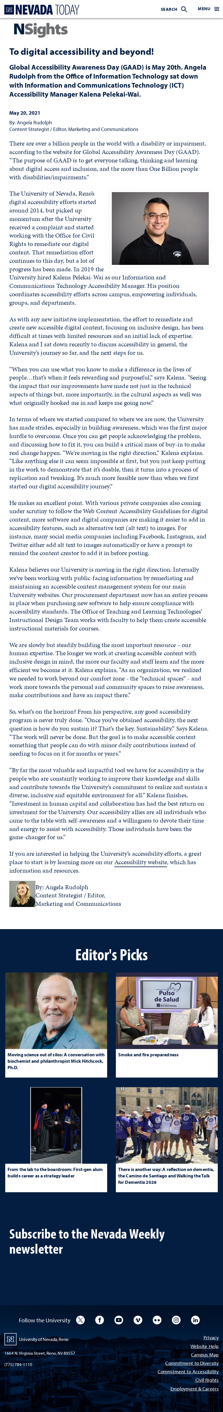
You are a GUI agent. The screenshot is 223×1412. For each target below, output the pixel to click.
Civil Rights (207, 1380)
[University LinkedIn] (195, 1320)
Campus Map (205, 1355)
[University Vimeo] (138, 1320)
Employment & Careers (194, 1389)
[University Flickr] (157, 1320)
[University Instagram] (176, 1320)
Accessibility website (140, 862)
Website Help (204, 1346)
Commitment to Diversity (192, 1363)
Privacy (211, 1337)
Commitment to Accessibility (188, 1372)
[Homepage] (40, 10)
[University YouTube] (118, 1320)
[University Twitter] (80, 1320)
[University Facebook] (99, 1320)
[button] (208, 9)
